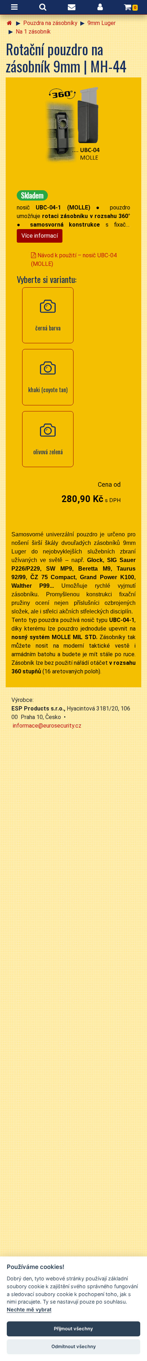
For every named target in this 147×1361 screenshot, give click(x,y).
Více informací (39, 235)
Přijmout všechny (73, 1328)
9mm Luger (101, 23)
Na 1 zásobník (33, 31)
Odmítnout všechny (73, 1346)
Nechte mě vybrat (29, 1309)
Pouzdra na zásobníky (50, 23)
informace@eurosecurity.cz (47, 725)
